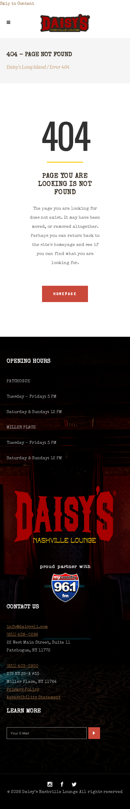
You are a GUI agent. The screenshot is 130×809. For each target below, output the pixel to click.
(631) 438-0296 (22, 635)
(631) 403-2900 (22, 666)
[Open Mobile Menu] (10, 23)
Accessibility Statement (33, 698)
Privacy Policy (23, 690)
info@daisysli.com (27, 627)
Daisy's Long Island (26, 67)
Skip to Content (17, 4)
